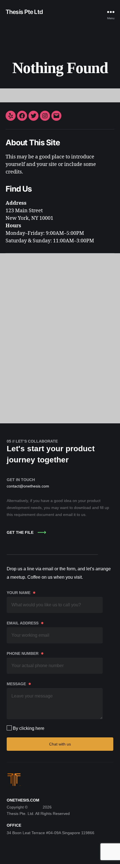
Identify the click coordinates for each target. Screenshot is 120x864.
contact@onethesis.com (28, 486)
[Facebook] (22, 116)
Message (19, 683)
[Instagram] (45, 116)
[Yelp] (11, 116)
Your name (21, 592)
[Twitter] (33, 116)
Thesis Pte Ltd (24, 12)
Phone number (25, 653)
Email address (25, 623)
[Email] (56, 116)
